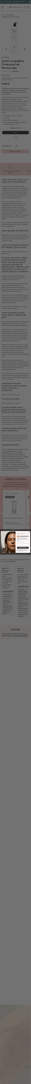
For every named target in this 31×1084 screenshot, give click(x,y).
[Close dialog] (29, 532)
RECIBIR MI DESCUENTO (23, 547)
